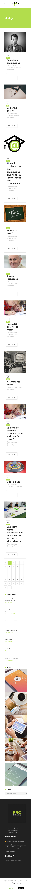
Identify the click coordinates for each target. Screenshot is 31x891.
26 (9, 583)
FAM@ (11, 115)
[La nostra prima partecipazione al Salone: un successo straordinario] (15, 510)
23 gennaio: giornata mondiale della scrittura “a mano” (15, 433)
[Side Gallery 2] (16, 703)
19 (21, 575)
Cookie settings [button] (12, 888)
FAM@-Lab (16, 115)
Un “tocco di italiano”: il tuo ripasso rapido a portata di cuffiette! (14, 847)
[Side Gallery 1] (16, 680)
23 (17, 579)
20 (5, 579)
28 (17, 583)
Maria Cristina (13, 65)
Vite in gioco (13, 482)
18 (17, 575)
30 (5, 587)
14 (21, 571)
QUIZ (15, 188)
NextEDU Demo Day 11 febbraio (15, 841)
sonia (11, 387)
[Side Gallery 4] (16, 749)
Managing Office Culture (12, 630)
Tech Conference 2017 (12, 658)
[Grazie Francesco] (15, 261)
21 (9, 579)
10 (5, 571)
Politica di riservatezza (15, 890)
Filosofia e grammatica (11, 844)
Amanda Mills (9, 639)
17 (13, 575)
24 (21, 579)
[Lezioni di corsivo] (15, 92)
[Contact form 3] (16, 762)
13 (17, 571)
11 (9, 571)
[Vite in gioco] (15, 467)
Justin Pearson (9, 649)
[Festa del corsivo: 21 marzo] (15, 308)
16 (9, 575)
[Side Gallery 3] (16, 726)
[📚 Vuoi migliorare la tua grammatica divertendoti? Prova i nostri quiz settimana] (15, 143)
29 (21, 583)
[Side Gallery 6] (16, 774)
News (20, 67)
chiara (11, 281)
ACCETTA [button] (21, 888)
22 (13, 579)
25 (5, 583)
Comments (11, 69)
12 (13, 571)
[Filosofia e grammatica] (15, 41)
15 (5, 575)
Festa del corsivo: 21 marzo (12, 327)
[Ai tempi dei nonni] (15, 362)
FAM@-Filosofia (14, 67)
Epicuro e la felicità (11, 621)
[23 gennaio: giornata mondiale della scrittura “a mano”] (15, 411)
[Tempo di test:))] (15, 213)
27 (13, 583)
